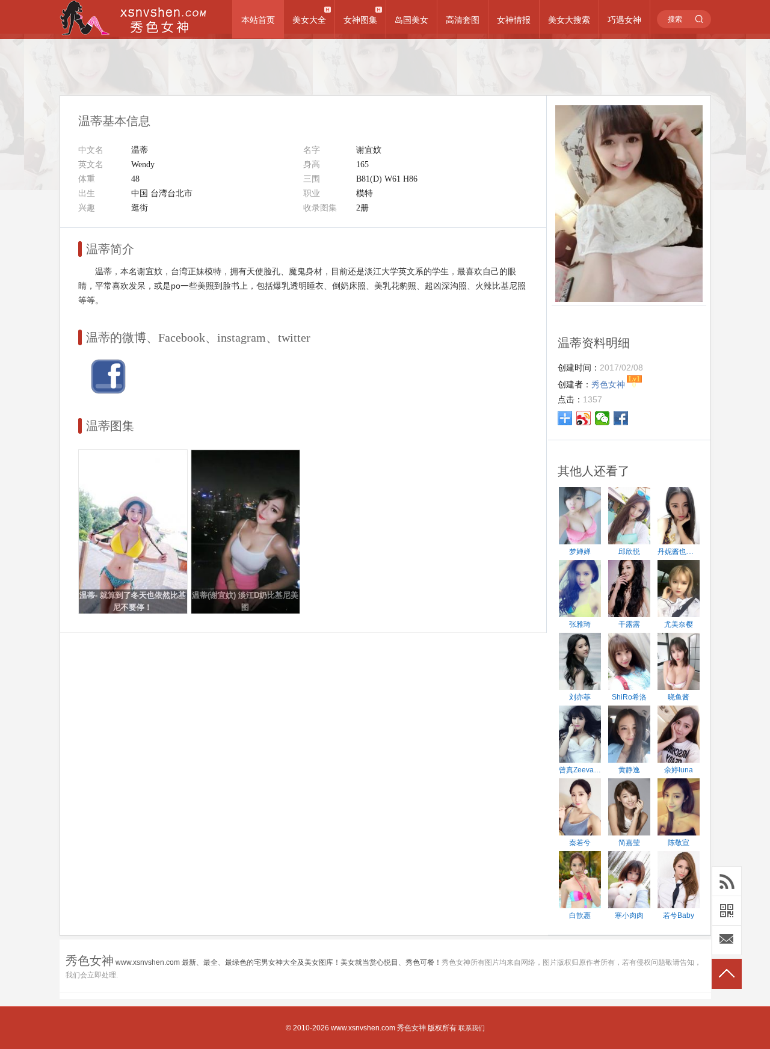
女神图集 (360, 20)
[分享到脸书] (621, 418)
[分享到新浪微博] (583, 418)
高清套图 (462, 20)
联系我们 (471, 1028)
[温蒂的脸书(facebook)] (108, 391)
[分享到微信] (602, 418)
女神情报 (514, 20)
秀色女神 (411, 1028)
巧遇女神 (624, 20)
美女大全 (309, 20)
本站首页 (258, 20)
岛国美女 (411, 20)
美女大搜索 (569, 20)
